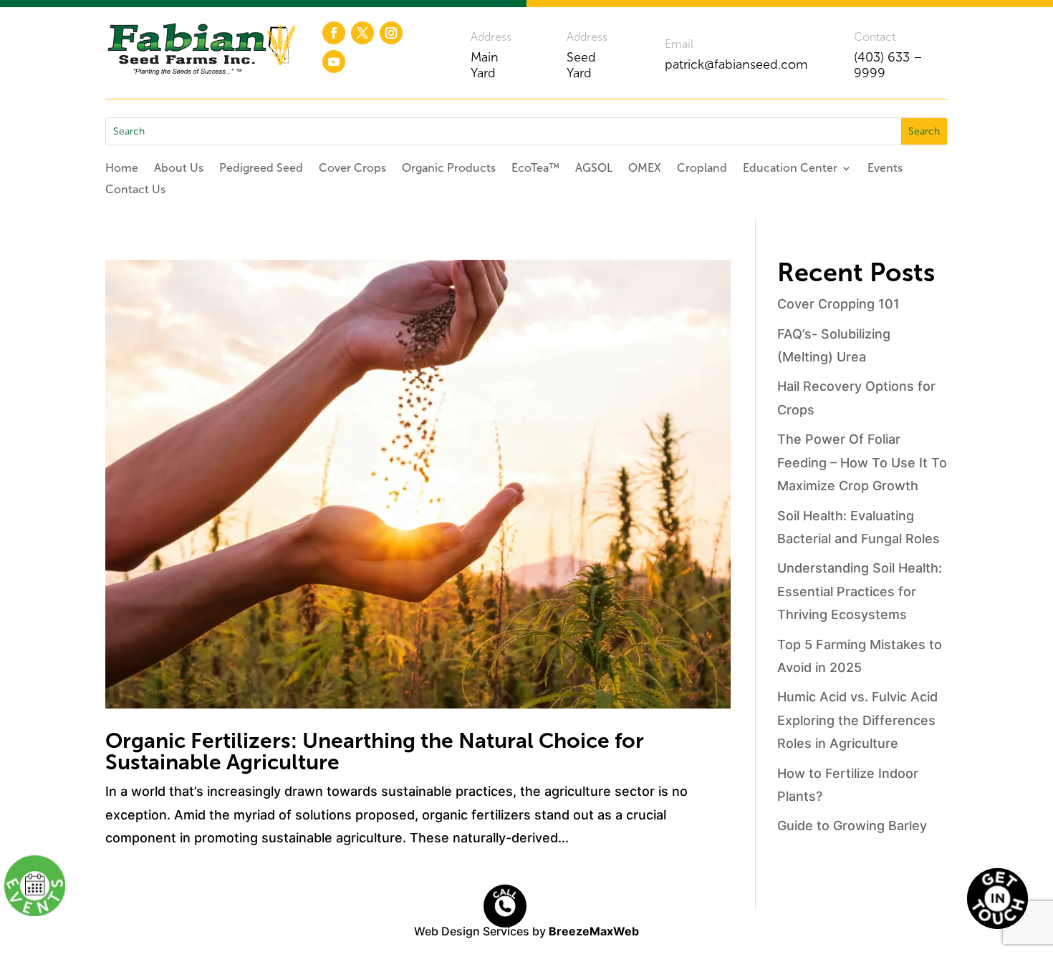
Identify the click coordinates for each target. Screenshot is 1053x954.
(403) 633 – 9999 (888, 65)
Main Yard (485, 65)
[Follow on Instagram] (391, 32)
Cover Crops (352, 169)
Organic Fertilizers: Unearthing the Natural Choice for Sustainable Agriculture (374, 751)
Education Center (790, 169)
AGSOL (593, 169)
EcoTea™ (535, 169)
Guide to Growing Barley (852, 825)
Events (885, 169)
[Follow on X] (362, 32)
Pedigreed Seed (261, 169)
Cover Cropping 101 (838, 303)
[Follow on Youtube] (333, 61)
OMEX (644, 169)
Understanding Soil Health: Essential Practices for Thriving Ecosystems (859, 591)
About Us (178, 169)
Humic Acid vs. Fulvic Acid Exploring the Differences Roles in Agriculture (857, 720)
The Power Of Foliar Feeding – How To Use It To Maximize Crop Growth (862, 462)
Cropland (702, 169)
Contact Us (135, 190)
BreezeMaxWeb (594, 931)
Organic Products (449, 169)
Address (491, 37)
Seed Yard (581, 65)
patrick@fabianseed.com (736, 64)
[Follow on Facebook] (333, 32)
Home (121, 169)
